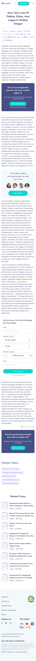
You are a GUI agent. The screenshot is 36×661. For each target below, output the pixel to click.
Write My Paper (18, 371)
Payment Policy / (6, 636)
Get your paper (18, 448)
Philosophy (27, 31)
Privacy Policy (16, 636)
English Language (19, 34)
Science (19, 31)
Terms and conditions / (8, 634)
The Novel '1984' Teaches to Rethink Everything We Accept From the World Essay (20, 555)
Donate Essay (6, 606)
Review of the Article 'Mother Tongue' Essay (20, 544)
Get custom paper (18, 104)
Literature (13, 31)
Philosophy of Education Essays (12, 473)
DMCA (4, 615)
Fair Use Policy (19, 634)
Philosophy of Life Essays (11, 469)
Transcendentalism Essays (11, 480)
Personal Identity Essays (10, 483)
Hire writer (23, 4)
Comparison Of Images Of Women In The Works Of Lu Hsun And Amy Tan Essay (21, 534)
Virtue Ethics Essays (9, 476)
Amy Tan (10, 34)
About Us (5, 597)
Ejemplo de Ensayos (9, 610)
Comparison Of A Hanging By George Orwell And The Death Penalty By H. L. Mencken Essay (20, 576)
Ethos (29, 34)
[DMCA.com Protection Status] (31, 599)
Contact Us (5, 601)
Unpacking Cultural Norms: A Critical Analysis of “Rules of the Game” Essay (21, 504)
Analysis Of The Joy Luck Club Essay (20, 524)
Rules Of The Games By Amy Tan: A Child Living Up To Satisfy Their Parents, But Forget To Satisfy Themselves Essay (21, 514)
